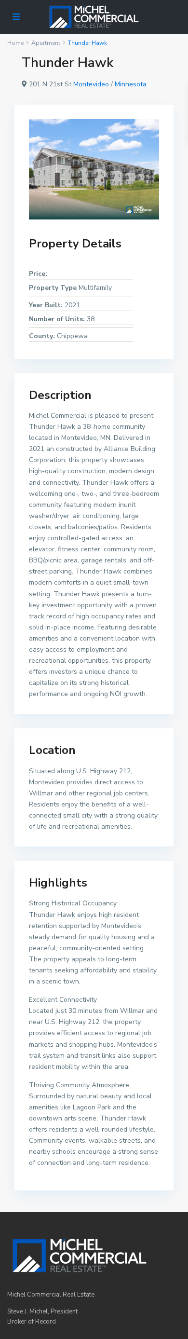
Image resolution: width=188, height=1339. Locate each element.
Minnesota (131, 84)
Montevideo (91, 84)
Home (15, 43)
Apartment (45, 43)
